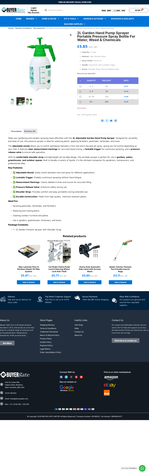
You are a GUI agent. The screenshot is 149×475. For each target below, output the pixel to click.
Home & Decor (49, 19)
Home (19, 19)
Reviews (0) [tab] (29, 131)
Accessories (39, 28)
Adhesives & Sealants (122, 19)
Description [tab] (16, 131)
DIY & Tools (70, 19)
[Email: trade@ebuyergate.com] (1, 398)
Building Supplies (73, 24)
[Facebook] (61, 377)
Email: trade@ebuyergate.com (16, 399)
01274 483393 (10, 393)
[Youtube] (81, 377)
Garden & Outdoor (93, 19)
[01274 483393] (1, 392)
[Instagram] (71, 377)
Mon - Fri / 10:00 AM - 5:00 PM (17, 404)
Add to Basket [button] (59, 282)
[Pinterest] (76, 377)
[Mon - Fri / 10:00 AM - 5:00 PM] (1, 403)
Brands (30, 19)
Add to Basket (29, 282)
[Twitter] (66, 377)
